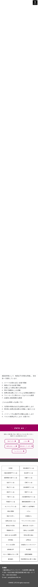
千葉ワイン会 (10, 497)
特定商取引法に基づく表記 (28, 559)
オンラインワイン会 (10, 506)
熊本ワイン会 (28, 492)
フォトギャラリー (18, 451)
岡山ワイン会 (10, 487)
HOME (10, 468)
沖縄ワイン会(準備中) (28, 506)
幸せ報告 (28, 549)
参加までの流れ (10, 525)
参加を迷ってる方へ (28, 525)
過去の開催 (10, 511)
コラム (28, 511)
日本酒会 (10, 540)
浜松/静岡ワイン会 (28, 487)
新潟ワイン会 (10, 492)
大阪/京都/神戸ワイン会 (10, 473)
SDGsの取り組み (28, 535)
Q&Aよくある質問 (28, 530)
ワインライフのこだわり (28, 521)
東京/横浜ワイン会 (28, 468)
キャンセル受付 (10, 544)
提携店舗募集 (28, 554)
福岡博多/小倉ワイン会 (10, 478)
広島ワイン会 (28, 482)
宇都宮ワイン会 (10, 501)
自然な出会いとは (11, 446)
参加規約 (10, 559)
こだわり (25, 441)
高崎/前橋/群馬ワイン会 (28, 501)
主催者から (28, 516)
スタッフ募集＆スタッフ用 (10, 554)
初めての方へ (11, 441)
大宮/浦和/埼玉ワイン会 (28, 497)
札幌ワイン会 (28, 478)
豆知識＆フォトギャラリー (28, 544)
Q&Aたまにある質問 (10, 535)
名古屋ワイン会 (28, 473)
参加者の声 (10, 549)
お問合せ (28, 540)
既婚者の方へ (10, 530)
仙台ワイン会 (10, 482)
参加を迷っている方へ (25, 446)
